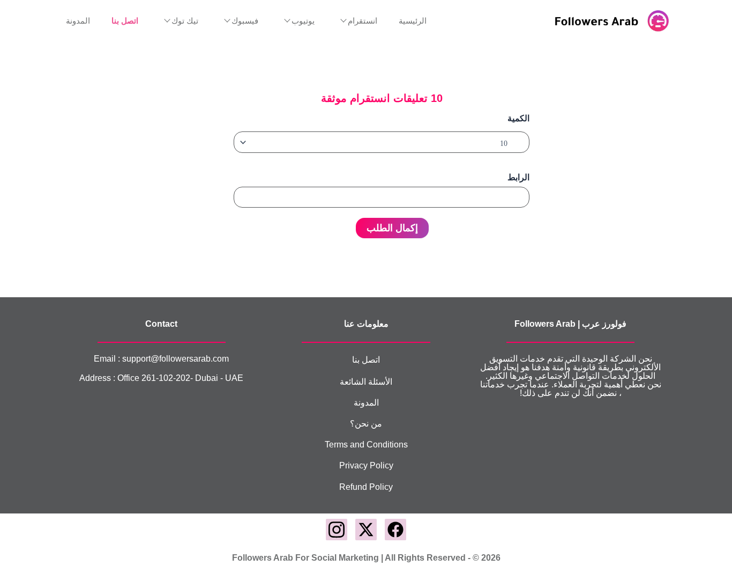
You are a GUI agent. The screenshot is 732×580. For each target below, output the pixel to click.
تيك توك (184, 21)
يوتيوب (303, 21)
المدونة (78, 21)
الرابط (518, 177)
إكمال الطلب (392, 228)
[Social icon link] (395, 529)
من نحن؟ (366, 423)
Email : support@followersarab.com (161, 358)
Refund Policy (366, 486)
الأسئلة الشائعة (366, 381)
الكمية (518, 118)
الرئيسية (413, 21)
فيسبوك (244, 21)
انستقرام (362, 21)
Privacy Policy (366, 465)
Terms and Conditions (366, 444)
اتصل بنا (366, 359)
